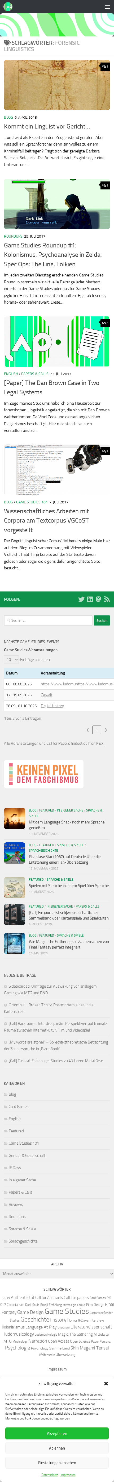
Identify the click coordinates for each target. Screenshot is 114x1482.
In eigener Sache (70, 810)
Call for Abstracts (49, 1297)
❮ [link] (88, 729)
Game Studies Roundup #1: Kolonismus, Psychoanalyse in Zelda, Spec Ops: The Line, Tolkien (53, 255)
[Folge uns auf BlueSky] (81, 599)
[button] (106, 1383)
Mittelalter (102, 1334)
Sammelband (59, 1348)
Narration (37, 1341)
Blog (8, 117)
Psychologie (17, 1348)
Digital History (52, 705)
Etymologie (69, 1305)
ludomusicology (19, 1334)
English (11, 374)
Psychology (40, 1348)
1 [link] (97, 729)
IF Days (15, 1167)
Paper (95, 1341)
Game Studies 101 (32, 502)
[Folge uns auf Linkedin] (90, 599)
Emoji (44, 1305)
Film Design (95, 1304)
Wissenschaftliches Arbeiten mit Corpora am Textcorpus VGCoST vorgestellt (46, 520)
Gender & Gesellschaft (27, 1155)
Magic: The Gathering (75, 1334)
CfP (3, 1304)
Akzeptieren (57, 1433)
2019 (6, 1298)
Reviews (16, 1204)
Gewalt (46, 695)
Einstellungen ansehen (57, 1462)
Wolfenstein (47, 1355)
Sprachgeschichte (43, 850)
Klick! (100, 743)
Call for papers (76, 1297)
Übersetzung (65, 1354)
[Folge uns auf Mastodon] (98, 599)
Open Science (80, 1341)
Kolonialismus (13, 1327)
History (58, 1320)
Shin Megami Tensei (90, 1348)
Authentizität (22, 1297)
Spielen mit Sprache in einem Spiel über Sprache (69, 885)
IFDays (83, 1320)
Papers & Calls (35, 374)
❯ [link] (106, 729)
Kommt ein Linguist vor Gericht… (47, 126)
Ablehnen (57, 1448)
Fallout (81, 1305)
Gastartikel (96, 1313)
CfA (109, 1298)
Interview (97, 1320)
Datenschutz (49, 1475)
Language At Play (41, 1327)
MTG (7, 1341)
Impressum (68, 1475)
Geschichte (34, 1319)
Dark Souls (32, 1305)
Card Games (19, 1106)
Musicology (20, 1341)
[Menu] (107, 6)
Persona (105, 1341)
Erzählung (55, 1305)
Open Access (58, 1341)
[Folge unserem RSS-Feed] (107, 599)
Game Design (30, 1312)
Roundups (13, 236)
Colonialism (15, 1304)
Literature (64, 1327)
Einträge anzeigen (35, 659)
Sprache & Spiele (70, 845)
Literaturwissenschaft (91, 1327)
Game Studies (67, 1311)
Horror (72, 1320)
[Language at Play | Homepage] (9, 6)
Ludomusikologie (46, 1334)
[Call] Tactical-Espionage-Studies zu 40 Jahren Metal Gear (56, 1060)
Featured (46, 810)
